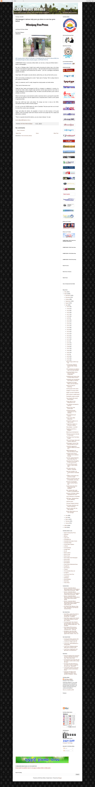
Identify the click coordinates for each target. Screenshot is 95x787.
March (67, 519)
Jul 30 (68, 308)
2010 (65, 293)
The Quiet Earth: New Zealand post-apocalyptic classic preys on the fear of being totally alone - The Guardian (71, 623)
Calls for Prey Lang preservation (70, 408)
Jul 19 (68, 329)
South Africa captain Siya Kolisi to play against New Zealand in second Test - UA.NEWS (71, 615)
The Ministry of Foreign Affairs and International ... (72, 383)
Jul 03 (68, 356)
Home (37, 133)
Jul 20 (68, 327)
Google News (67, 549)
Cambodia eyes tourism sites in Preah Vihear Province (72, 377)
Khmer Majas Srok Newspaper (70, 557)
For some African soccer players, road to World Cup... (71, 465)
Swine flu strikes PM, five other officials (71, 509)
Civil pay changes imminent (72, 503)
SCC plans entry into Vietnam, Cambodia (71, 469)
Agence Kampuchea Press (70, 532)
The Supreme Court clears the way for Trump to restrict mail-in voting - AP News (71, 661)
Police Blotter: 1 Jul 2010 (71, 427)
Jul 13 (68, 337)
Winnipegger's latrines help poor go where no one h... (72, 444)
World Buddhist (67, 579)
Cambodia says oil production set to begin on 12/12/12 (72, 380)
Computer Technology (67, 742)
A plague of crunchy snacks (72, 390)
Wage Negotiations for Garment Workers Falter (72, 451)
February (68, 521)
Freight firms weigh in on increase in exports (71, 424)
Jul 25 (68, 318)
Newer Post (18, 133)
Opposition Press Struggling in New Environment (72, 461)
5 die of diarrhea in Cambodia (72, 496)
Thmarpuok (66, 576)
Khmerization (67, 561)
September (68, 301)
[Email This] (36, 123)
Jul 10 (68, 342)
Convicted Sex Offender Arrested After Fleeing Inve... (71, 366)
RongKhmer (66, 566)
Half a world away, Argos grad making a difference (72, 441)
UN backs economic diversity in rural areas (72, 434)
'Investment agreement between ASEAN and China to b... (72, 447)
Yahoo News (67, 582)
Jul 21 (68, 325)
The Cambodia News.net (69, 570)
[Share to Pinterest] (41, 123)
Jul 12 (68, 339)
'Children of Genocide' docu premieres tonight (72, 476)
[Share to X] (38, 123)
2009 (65, 525)
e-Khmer (66, 546)
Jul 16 (68, 331)
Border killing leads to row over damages (72, 512)
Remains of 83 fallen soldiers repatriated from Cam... (72, 494)
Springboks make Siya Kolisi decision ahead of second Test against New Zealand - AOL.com (71, 632)
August (67, 303)
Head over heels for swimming (70, 386)
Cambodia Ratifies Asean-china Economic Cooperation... (72, 373)
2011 (65, 291)
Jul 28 (68, 312)
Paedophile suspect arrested (72, 396)
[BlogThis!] (37, 123)
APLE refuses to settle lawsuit (72, 394)
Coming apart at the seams (72, 388)
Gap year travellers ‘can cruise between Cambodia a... (72, 472)
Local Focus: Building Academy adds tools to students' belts (71, 647)
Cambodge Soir (67, 539)
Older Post (56, 133)
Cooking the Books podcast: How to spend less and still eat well (71, 639)
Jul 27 (68, 314)
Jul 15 (68, 333)
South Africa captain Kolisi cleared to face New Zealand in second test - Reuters (71, 619)
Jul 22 (68, 323)
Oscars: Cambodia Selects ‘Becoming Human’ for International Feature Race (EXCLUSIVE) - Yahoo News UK (71, 603)
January (67, 523)
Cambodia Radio (67, 542)
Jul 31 (68, 306)
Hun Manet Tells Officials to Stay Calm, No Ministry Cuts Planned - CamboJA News (71, 607)
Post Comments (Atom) (27, 135)
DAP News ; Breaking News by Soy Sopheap (72, 499)
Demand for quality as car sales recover (72, 421)
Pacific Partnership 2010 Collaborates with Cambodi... (71, 487)
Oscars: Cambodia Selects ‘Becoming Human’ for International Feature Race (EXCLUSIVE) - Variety (71, 597)
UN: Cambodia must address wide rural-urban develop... (72, 369)
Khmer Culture (67, 552)
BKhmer (66, 536)
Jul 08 (68, 346)
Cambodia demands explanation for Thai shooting (71, 411)
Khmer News (67, 559)
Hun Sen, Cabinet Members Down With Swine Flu (72, 458)
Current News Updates (69, 544)
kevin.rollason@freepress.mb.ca (23, 120)
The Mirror (66, 572)
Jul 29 (68, 310)
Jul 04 (68, 354)
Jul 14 (68, 335)
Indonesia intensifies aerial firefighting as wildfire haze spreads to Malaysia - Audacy (70, 673)
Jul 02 (68, 358)
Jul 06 (68, 350)
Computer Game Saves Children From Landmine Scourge (72, 455)
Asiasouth (66, 534)
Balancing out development (72, 432)
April (67, 517)
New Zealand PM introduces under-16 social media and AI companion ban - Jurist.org (70, 628)
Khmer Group (67, 554)
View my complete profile (68, 689)
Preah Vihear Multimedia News (71, 564)
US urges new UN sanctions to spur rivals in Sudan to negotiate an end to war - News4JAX (71, 665)
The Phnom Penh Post (69, 574)
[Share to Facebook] (40, 123)
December (68, 295)
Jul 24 (68, 320)
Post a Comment (21, 130)
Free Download (67, 547)
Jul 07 (68, 348)
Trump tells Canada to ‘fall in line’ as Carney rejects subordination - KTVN (71, 669)
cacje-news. (66, 537)
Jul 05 (68, 352)
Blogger (60, 777)
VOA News (66, 577)
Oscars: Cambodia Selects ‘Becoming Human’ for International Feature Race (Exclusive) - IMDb (71, 589)
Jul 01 (68, 360)
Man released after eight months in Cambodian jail (72, 491)
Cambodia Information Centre (70, 541)
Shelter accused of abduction (72, 392)
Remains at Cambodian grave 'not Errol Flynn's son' (72, 483)
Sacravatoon (67, 567)
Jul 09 (68, 344)
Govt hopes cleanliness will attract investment (72, 506)
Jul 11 (68, 341)
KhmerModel (67, 562)
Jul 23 (68, 321)
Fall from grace (69, 501)
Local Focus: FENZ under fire (70, 641)
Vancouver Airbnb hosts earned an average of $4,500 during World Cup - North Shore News (71, 657)
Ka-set (65, 551)
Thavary (66, 569)
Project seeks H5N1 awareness (70, 418)
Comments (67, 750)
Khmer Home (67, 556)
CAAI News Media (68, 679)
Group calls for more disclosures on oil (70, 402)
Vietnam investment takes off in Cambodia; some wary (72, 479)
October (67, 299)
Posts (65, 748)
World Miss (66, 580)
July (67, 305)
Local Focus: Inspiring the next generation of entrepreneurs (71, 650)
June (67, 515)
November (68, 297)
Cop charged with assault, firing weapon (72, 399)
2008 (65, 527)
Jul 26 (68, 316)
